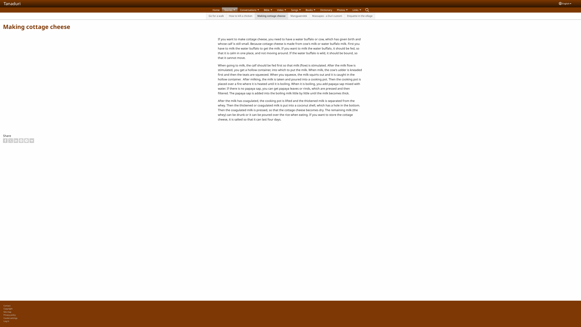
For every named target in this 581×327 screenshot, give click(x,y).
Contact (7, 305)
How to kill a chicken (240, 16)
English (565, 3)
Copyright (8, 308)
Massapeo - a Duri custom (327, 16)
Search (367, 10)
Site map (7, 311)
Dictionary (326, 10)
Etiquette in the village (360, 16)
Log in (6, 321)
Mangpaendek (298, 16)
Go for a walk (216, 16)
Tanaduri (12, 3)
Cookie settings (10, 318)
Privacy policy (9, 315)
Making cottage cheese (271, 16)
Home (216, 10)
